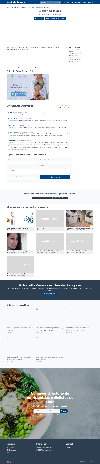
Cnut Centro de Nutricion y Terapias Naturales (50, 251)
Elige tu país (12, 462)
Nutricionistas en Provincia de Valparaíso (22, 7)
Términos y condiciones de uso (44, 447)
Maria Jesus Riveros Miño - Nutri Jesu (17, 228)
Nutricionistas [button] (66, 2)
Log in (91, 2)
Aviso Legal (39, 449)
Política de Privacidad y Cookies (44, 450)
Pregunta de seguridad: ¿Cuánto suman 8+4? (20, 176)
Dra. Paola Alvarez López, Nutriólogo (17, 251)
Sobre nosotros (10, 447)
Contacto (68, 447)
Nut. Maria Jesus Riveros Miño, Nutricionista (19, 274)
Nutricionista (40, 228)
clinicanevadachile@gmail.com (56, 18)
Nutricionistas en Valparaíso (43, 7)
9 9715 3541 (39, 18)
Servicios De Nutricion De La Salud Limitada (79, 251)
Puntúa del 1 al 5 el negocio (47, 160)
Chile (8, 7)
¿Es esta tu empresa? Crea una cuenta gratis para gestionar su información (27, 68)
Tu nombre (11, 160)
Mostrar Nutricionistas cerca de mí (50, 414)
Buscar (64, 411)
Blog (8, 452)
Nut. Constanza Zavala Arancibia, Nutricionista (80, 228)
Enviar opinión (55, 177)
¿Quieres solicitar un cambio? (14, 66)
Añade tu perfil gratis (79, 2)
